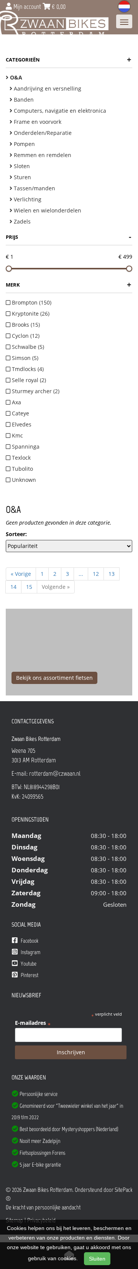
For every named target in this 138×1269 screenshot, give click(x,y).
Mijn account (27, 6)
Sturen (21, 177)
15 (29, 586)
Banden (23, 99)
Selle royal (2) (28, 380)
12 (96, 573)
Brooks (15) (25, 324)
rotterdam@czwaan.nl (54, 773)
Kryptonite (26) (29, 313)
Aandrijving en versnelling (46, 88)
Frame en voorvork (36, 121)
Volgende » (56, 586)
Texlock (20, 457)
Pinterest (29, 975)
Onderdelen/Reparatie (42, 132)
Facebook (29, 940)
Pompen (23, 143)
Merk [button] (68, 284)
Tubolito (21, 468)
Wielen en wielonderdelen (46, 210)
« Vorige (21, 573)
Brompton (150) (30, 302)
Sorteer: (16, 534)
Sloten (21, 166)
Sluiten (97, 1259)
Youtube (28, 963)
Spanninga (24, 446)
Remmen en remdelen (41, 155)
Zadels (21, 221)
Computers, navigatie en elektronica (59, 110)
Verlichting (26, 199)
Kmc (16, 435)
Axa (15, 402)
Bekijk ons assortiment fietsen (54, 677)
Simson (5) (24, 357)
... (81, 573)
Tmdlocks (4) (27, 369)
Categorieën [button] (68, 59)
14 (13, 586)
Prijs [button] (68, 237)
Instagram (30, 952)
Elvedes (20, 424)
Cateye (19, 413)
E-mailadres (33, 1023)
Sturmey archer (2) (34, 391)
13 (111, 573)
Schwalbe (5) (27, 346)
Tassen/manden (33, 188)
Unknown (23, 479)
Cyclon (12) (24, 335)
